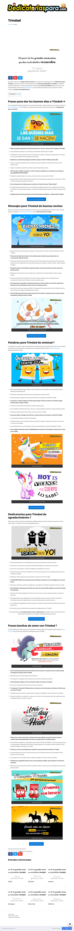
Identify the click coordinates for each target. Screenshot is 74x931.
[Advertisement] (37, 36)
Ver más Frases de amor (36, 844)
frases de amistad (54, 348)
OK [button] (67, 928)
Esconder (18, 94)
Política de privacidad (14, 917)
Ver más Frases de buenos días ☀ (36, 199)
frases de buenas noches (25, 211)
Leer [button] (14, 928)
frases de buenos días (14, 107)
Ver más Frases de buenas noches (36, 335)
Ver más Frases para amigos (36, 619)
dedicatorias (30, 87)
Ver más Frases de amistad (36, 507)
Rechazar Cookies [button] (56, 928)
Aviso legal (11, 914)
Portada (10, 24)
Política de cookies (13, 915)
